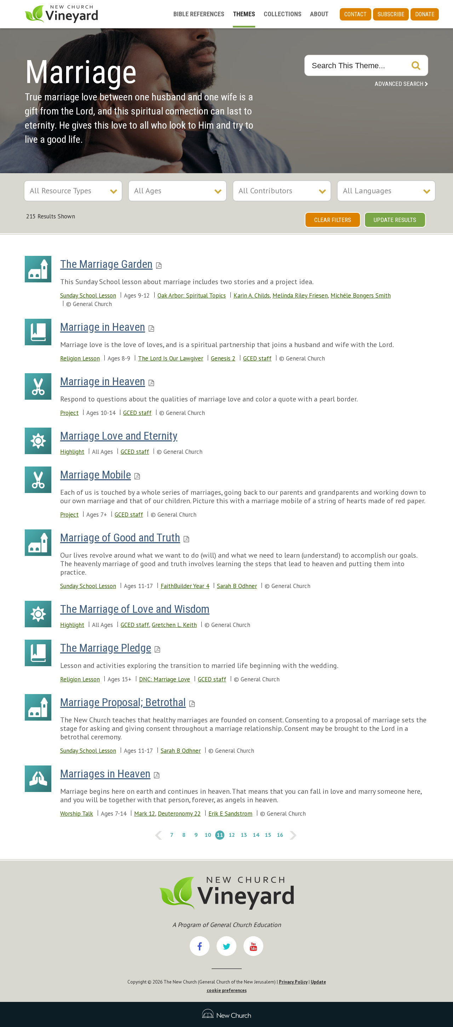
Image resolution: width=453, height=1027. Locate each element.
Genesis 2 (223, 358)
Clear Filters (332, 219)
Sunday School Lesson (88, 295)
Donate (424, 14)
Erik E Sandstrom (230, 813)
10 (207, 834)
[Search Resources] (415, 65)
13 (243, 834)
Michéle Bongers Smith (361, 295)
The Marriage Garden (106, 264)
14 (255, 834)
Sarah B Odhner (237, 586)
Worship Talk (76, 813)
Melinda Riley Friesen (300, 295)
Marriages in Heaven (105, 773)
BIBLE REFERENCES (198, 14)
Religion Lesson (80, 358)
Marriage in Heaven (102, 327)
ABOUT (319, 14)
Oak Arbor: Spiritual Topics (191, 295)
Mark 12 (144, 813)
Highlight (72, 452)
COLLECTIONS (283, 14)
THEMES (244, 14)
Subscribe (391, 14)
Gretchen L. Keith (174, 625)
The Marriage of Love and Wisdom (135, 609)
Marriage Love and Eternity (118, 435)
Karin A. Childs (252, 295)
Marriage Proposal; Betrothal (123, 702)
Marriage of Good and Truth (120, 537)
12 (231, 834)
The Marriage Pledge (105, 648)
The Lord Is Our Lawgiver (170, 358)
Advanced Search (399, 83)
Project (69, 413)
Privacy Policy (293, 982)
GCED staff (257, 358)
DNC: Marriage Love (164, 679)
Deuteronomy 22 (179, 813)
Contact (355, 14)
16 (279, 834)
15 (267, 834)
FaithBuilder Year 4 (185, 586)
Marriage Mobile (95, 474)
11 (219, 834)
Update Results (395, 219)
